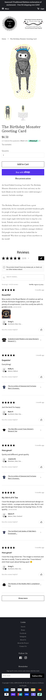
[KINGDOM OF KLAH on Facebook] (20, 658)
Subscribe (37, 676)
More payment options (23, 178)
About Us (23, 640)
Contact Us (23, 646)
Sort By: (31, 284)
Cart (42, 9)
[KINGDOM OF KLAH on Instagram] (25, 658)
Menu (7, 9)
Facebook (23, 633)
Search (23, 627)
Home (4, 39)
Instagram (23, 636)
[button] (28, 258)
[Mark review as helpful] (41, 329)
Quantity (5, 151)
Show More (17, 307)
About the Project (23, 643)
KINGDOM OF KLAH (21, 683)
